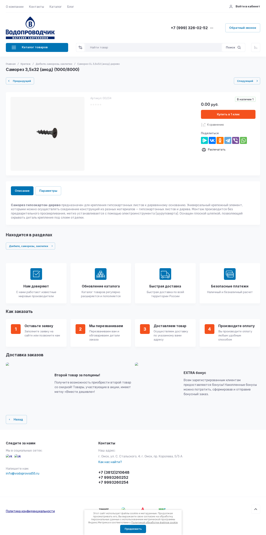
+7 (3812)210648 (113, 472)
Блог (70, 7)
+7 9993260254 (113, 482)
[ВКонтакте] (212, 140)
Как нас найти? (110, 462)
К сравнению (215, 124)
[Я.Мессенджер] (204, 140)
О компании (15, 7)
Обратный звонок (242, 28)
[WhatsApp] (243, 140)
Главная (11, 63)
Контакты (36, 7)
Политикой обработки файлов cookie (154, 522)
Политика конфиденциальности (30, 511)
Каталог (55, 7)
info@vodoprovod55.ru (22, 473)
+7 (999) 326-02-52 (189, 28)
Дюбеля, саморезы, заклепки (54, 63)
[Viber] (235, 140)
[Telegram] (227, 140)
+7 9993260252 (113, 477)
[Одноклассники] (220, 140)
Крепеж (26, 63)
